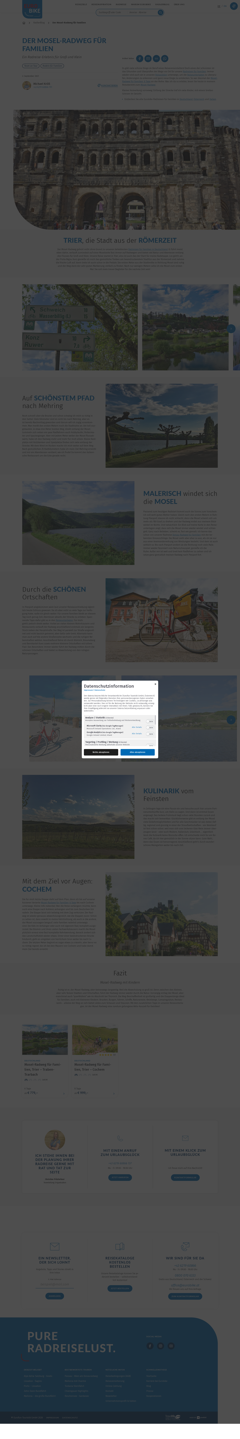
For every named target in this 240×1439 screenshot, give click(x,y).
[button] (147, 721)
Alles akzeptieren (137, 752)
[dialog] (120, 719)
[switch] (150, 721)
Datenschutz (100, 690)
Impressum (88, 690)
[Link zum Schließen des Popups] (155, 684)
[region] (120, 730)
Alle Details (137, 727)
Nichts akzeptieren (101, 752)
